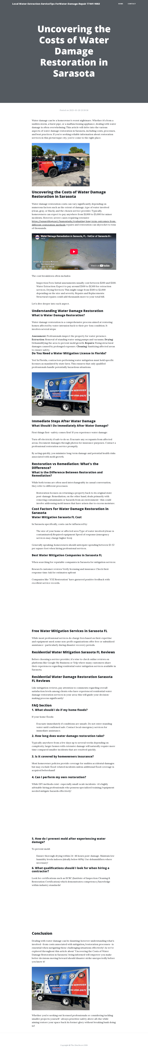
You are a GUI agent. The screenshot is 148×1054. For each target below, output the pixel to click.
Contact (132, 4)
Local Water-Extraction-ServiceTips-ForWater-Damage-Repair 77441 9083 (56, 3)
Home (120, 4)
